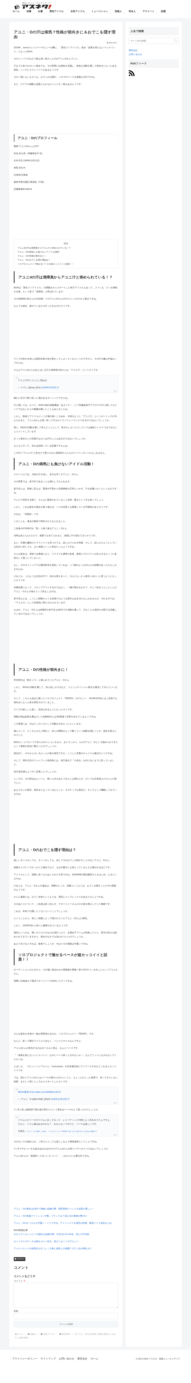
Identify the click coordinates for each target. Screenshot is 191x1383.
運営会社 (133, 50)
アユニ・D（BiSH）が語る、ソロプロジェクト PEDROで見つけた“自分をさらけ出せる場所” (61, 1131)
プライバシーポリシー (24, 1358)
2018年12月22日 (59, 1099)
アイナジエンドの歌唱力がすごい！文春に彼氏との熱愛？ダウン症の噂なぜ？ (53, 1248)
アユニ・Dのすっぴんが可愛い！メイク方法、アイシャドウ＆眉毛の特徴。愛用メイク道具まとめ (63, 1223)
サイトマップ (48, 1358)
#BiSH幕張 (23, 1092)
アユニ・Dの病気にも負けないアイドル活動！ (39, 252)
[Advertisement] (66, 110)
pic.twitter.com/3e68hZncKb (44, 1092)
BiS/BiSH (20, 1259)
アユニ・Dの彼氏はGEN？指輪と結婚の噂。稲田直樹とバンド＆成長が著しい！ (54, 1208)
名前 (16, 1311)
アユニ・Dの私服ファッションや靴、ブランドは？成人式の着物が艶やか (50, 1216)
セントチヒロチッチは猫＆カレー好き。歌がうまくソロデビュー (46, 1241)
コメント (20, 1280)
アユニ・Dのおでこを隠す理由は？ (33, 260)
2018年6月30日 (48, 387)
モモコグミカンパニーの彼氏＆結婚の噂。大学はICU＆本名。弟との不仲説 (51, 1234)
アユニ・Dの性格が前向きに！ (31, 256)
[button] (175, 40)
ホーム (94, 1358)
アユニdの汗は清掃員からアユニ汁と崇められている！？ (44, 248)
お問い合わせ (135, 54)
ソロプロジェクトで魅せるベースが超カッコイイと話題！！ (45, 264)
